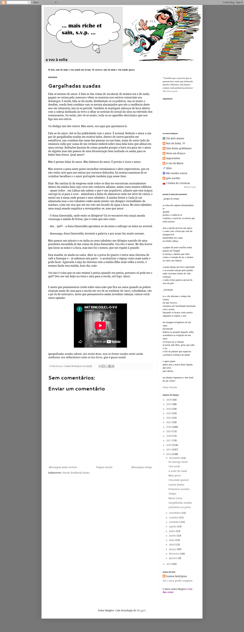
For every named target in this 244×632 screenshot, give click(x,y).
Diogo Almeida (170, 387)
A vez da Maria (174, 163)
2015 (169, 449)
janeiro (173, 558)
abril (172, 544)
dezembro (175, 458)
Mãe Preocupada (170, 91)
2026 (169, 399)
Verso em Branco (175, 153)
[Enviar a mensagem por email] (100, 366)
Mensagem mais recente (63, 467)
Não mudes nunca (176, 173)
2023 (169, 413)
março (173, 549)
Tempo (172, 493)
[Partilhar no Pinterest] (113, 366)
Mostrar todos (190, 187)
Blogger (141, 610)
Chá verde (174, 466)
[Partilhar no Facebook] (109, 366)
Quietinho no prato (179, 507)
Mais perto (174, 475)
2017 (169, 440)
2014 (169, 454)
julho (172, 531)
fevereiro (174, 553)
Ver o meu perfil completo (178, 580)
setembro (175, 522)
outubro (174, 517)
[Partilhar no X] (106, 366)
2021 (169, 422)
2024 (169, 409)
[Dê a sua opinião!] (103, 366)
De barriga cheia (178, 462)
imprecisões (173, 158)
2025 (169, 404)
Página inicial (104, 467)
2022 (169, 417)
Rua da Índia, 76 (175, 143)
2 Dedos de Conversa (178, 183)
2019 (169, 431)
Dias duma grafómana (179, 148)
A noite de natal (177, 471)
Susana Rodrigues (176, 576)
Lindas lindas (176, 484)
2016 (169, 445)
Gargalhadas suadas (180, 502)
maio (172, 540)
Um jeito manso (175, 138)
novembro (175, 513)
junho (173, 535)
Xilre (169, 168)
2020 (169, 427)
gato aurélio (173, 178)
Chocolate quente (178, 480)
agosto (173, 526)
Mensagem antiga (141, 467)
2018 (169, 436)
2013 (169, 564)
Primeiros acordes (179, 489)
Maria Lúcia (175, 498)
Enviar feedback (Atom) (76, 472)
